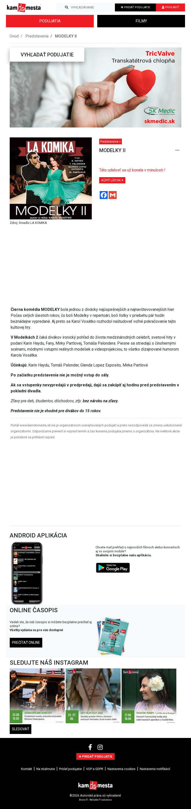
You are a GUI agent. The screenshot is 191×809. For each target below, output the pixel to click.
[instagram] (100, 747)
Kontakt (26, 769)
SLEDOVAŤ (20, 729)
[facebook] (91, 747)
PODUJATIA (49, 21)
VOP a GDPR (94, 769)
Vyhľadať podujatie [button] (47, 55)
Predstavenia (36, 36)
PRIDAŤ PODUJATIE (136, 7)
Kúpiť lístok (111, 180)
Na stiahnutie (45, 769)
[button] (19, 87)
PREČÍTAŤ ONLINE (26, 643)
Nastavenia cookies (121, 769)
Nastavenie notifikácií (155, 769)
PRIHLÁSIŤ (171, 7)
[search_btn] (66, 7)
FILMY (141, 21)
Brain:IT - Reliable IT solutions (95, 799)
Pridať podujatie (70, 769)
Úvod (14, 36)
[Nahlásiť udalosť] (177, 150)
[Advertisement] (96, 266)
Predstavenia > (110, 141)
